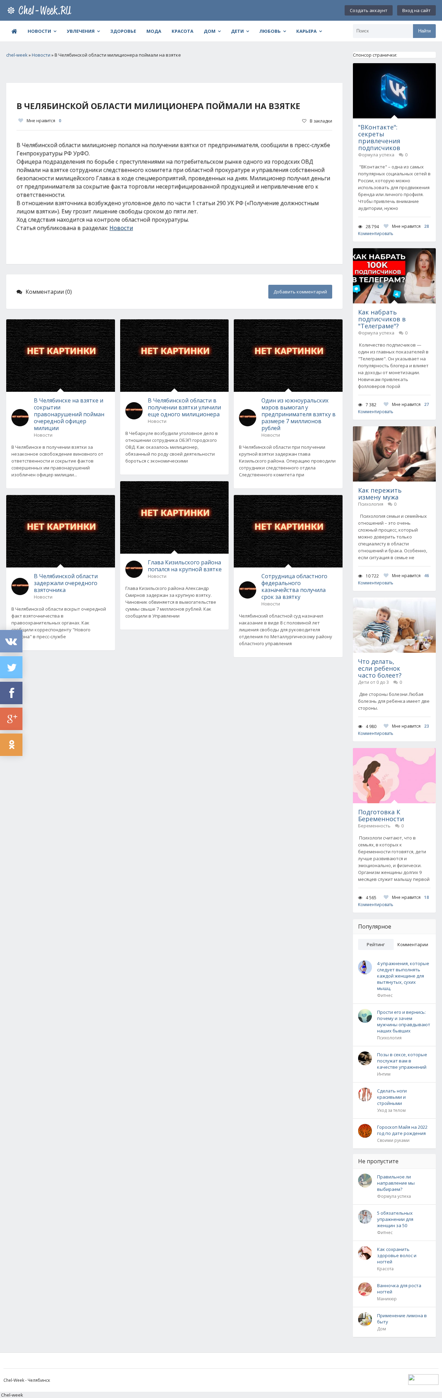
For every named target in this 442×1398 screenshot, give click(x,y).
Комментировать (375, 233)
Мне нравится (44, 121)
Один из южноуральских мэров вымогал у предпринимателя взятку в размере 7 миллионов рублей (298, 414)
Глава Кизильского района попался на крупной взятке (185, 566)
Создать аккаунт (368, 10)
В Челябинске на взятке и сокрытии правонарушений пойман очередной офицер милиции (69, 414)
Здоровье (123, 31)
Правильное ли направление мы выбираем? (396, 1183)
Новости (39, 31)
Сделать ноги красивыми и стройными (392, 1097)
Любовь (270, 31)
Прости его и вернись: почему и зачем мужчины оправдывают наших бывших (403, 1021)
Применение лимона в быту (402, 1318)
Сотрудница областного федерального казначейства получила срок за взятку (294, 586)
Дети (237, 31)
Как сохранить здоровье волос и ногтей (396, 1255)
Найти (424, 30)
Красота (182, 31)
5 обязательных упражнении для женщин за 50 (395, 1219)
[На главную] (40, 10)
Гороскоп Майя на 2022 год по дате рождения (402, 1130)
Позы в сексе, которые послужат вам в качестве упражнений (402, 1060)
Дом (209, 31)
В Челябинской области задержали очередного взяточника (66, 583)
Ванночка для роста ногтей (399, 1288)
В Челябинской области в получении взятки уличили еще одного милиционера (184, 407)
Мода (153, 31)
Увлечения (81, 31)
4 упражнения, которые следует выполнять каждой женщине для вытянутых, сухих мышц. (403, 975)
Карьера (306, 31)
